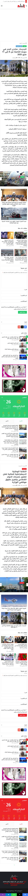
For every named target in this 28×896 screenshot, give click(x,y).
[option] (14, 178)
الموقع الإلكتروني (24, 301)
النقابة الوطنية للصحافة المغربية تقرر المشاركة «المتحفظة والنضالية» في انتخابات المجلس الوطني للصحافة (10, 428)
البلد (23, 176)
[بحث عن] (26, 6)
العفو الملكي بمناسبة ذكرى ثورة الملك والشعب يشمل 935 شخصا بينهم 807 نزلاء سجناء (14, 182)
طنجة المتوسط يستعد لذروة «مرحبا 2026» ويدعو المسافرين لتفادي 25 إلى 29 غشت (10, 449)
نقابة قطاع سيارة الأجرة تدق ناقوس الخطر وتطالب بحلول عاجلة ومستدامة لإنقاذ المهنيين (10, 435)
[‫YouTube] (19, 327)
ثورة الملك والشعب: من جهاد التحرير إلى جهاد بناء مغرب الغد (10, 337)
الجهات (20, 43)
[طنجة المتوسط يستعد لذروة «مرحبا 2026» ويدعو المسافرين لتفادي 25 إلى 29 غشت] (23, 449)
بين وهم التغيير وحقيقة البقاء (11, 349)
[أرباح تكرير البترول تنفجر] (23, 345)
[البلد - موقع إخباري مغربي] (21, 6)
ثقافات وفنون (19, 46)
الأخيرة (21, 421)
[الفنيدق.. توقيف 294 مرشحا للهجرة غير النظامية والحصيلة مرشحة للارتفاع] (7, 252)
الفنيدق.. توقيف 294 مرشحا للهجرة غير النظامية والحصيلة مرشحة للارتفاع (7, 259)
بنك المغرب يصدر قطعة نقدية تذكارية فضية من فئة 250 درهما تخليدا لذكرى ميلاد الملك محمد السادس (10, 442)
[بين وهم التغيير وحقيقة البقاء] (23, 351)
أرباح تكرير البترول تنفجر (13, 343)
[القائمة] (1, 6)
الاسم (25, 289)
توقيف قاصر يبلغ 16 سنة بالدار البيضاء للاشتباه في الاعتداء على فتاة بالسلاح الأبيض (21, 259)
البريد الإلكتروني (23, 295)
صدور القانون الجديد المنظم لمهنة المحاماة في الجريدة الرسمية (13, 1)
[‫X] (22, 327)
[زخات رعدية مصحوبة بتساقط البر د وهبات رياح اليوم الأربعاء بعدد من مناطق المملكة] (7, 235)
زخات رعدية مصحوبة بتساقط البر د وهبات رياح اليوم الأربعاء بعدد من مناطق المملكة (7, 242)
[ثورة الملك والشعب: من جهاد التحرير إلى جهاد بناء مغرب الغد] (23, 338)
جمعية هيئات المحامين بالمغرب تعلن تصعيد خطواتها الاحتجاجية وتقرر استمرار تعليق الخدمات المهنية (21, 242)
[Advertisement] (14, 26)
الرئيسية (24, 43)
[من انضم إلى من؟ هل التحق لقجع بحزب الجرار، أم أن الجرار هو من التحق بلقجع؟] (23, 357)
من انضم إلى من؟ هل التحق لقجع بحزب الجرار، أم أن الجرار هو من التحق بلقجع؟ (10, 356)
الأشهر (7, 421)
